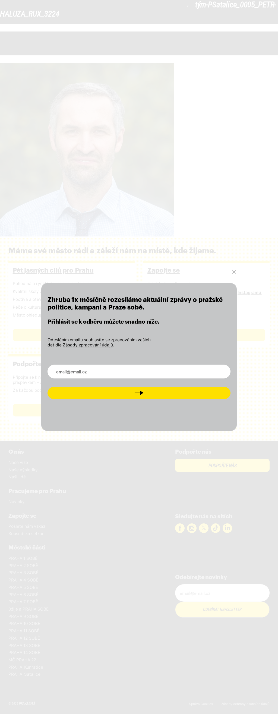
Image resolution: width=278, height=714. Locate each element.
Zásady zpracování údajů (88, 344)
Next (139, 392)
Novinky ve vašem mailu (77, 368)
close (234, 271)
